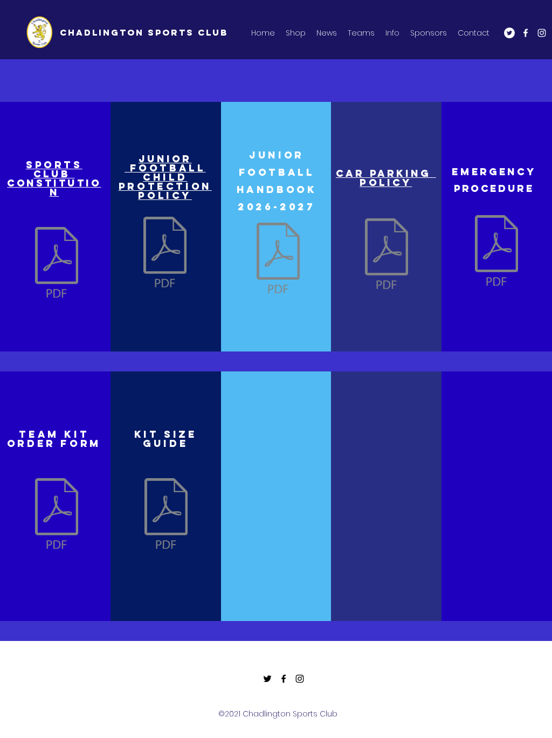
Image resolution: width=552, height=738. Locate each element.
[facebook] (525, 32)
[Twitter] (509, 32)
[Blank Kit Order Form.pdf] (56, 515)
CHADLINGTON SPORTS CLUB (144, 32)
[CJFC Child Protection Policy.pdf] (165, 253)
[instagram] (541, 32)
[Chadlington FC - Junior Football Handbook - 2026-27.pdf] (278, 259)
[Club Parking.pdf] (386, 255)
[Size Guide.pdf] (166, 515)
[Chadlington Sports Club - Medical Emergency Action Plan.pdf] (496, 251)
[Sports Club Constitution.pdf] (56, 263)
